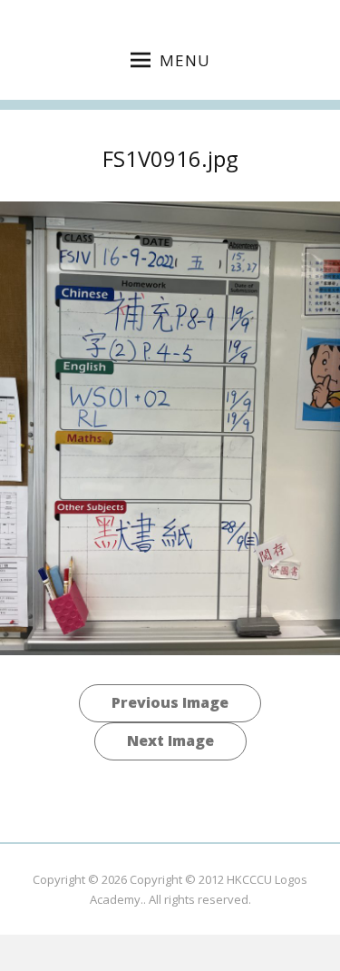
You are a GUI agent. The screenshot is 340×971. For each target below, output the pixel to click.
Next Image (170, 740)
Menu (185, 60)
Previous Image (170, 702)
